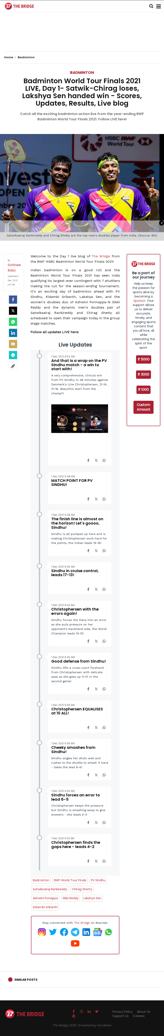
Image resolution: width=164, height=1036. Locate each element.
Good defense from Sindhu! (78, 661)
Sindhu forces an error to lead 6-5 (75, 797)
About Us (143, 1012)
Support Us (121, 1016)
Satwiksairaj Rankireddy (50, 889)
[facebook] (13, 299)
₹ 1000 (143, 389)
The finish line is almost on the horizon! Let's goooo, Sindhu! (77, 523)
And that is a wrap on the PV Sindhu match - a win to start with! (79, 365)
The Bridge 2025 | (66, 1025)
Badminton (82, 72)
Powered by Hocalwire (95, 1025)
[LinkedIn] (13, 333)
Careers (139, 1016)
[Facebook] (88, 460)
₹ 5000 (143, 359)
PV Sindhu (98, 880)
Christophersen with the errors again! (75, 611)
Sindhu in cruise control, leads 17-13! (75, 573)
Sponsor (139, 301)
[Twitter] (13, 310)
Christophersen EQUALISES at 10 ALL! (77, 711)
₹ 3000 (143, 374)
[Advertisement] (82, 38)
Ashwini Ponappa (45, 898)
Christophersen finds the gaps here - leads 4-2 (75, 844)
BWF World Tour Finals (70, 880)
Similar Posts (25, 980)
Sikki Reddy (71, 898)
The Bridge (101, 256)
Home (9, 57)
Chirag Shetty (82, 889)
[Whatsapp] (13, 322)
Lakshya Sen (92, 898)
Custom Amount (143, 407)
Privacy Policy (123, 1012)
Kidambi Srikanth (45, 907)
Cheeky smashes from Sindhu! (73, 749)
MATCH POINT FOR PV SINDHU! (72, 482)
